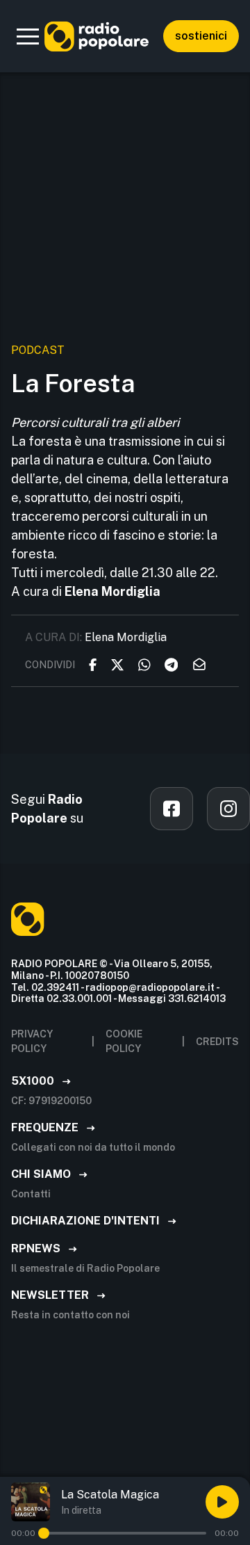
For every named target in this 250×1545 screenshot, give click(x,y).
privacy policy (32, 1041)
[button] (27, 36)
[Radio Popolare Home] (96, 36)
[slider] (43, 1533)
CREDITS (217, 1041)
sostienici (201, 35)
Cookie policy (124, 1041)
